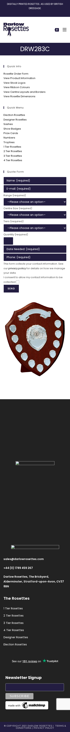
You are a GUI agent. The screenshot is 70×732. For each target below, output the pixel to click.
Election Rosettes (14, 115)
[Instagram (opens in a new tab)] (36, 12)
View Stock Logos (14, 83)
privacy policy (17, 268)
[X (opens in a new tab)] (28, 12)
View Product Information (19, 78)
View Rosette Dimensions (19, 96)
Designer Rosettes (15, 119)
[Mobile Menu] (63, 29)
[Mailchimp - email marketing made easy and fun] (26, 705)
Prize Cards (11, 133)
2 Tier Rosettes (13, 151)
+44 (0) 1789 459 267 (18, 568)
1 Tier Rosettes (12, 147)
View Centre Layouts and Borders (25, 92)
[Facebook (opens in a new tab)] (32, 12)
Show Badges (12, 129)
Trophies (9, 142)
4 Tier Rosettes (13, 160)
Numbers (9, 137)
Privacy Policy (44, 728)
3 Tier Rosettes (13, 156)
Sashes (8, 124)
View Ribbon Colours (17, 87)
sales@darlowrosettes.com (24, 559)
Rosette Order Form (16, 74)
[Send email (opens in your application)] (41, 12)
